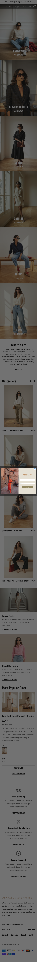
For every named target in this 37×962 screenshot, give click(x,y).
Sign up (26, 487)
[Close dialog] (34, 469)
